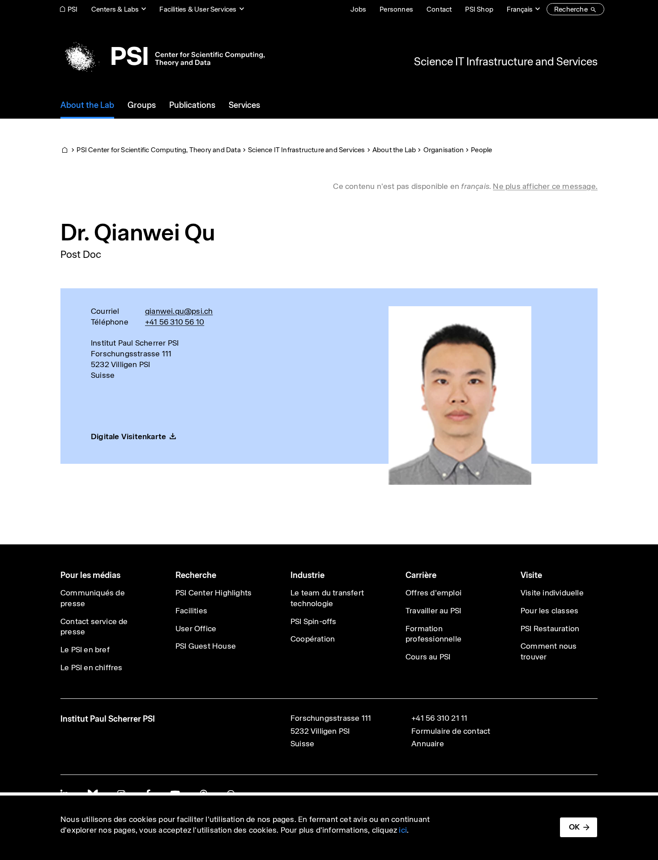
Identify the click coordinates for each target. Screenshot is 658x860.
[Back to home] (162, 56)
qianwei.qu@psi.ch (179, 311)
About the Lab (394, 150)
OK (574, 826)
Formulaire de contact (450, 731)
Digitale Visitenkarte (128, 436)
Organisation (443, 150)
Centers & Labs (115, 9)
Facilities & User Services (197, 9)
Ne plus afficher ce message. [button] (545, 186)
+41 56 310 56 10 (174, 321)
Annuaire (427, 743)
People (481, 150)
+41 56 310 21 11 (439, 718)
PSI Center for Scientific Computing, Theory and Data (158, 150)
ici (403, 830)
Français (520, 9)
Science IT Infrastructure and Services (506, 61)
